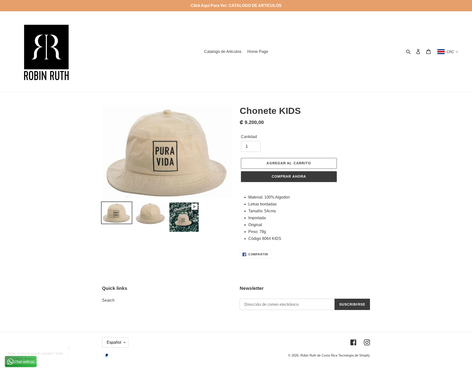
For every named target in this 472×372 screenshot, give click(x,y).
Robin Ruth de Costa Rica (318, 355)
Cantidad (249, 137)
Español (114, 342)
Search (108, 300)
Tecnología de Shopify (354, 355)
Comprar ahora (289, 176)
